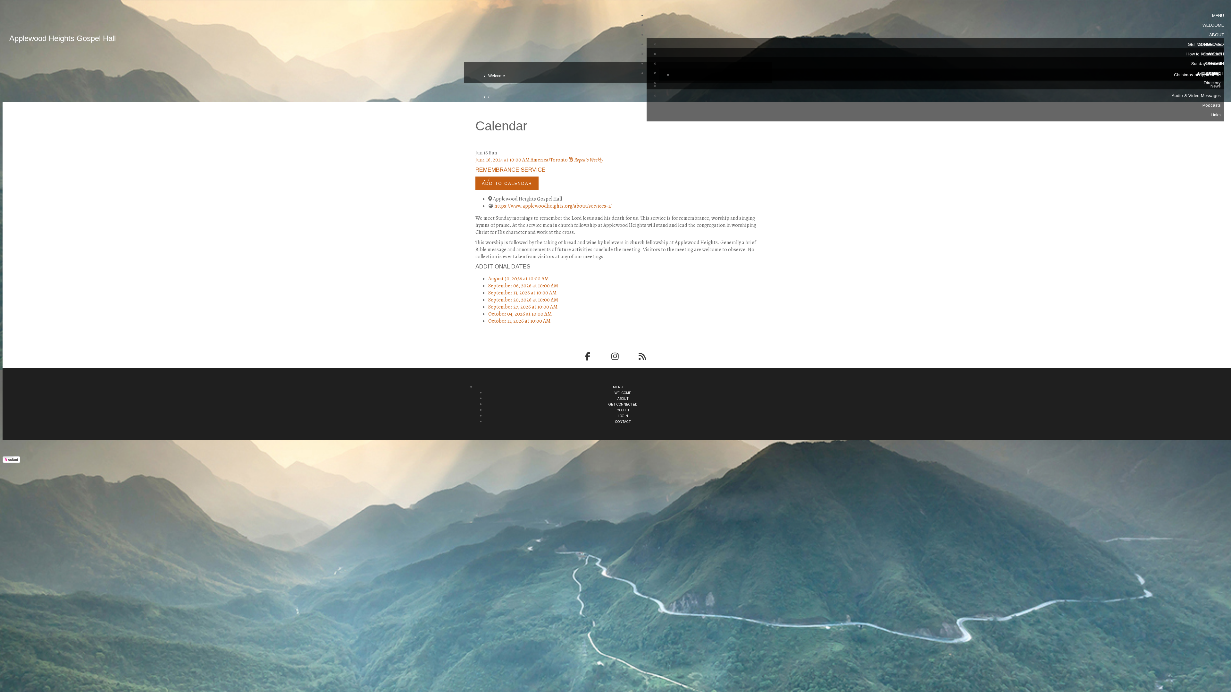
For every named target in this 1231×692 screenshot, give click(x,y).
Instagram (615, 356)
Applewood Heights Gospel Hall (62, 38)
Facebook (587, 356)
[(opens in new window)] (11, 461)
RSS (642, 356)
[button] (1218, 16)
